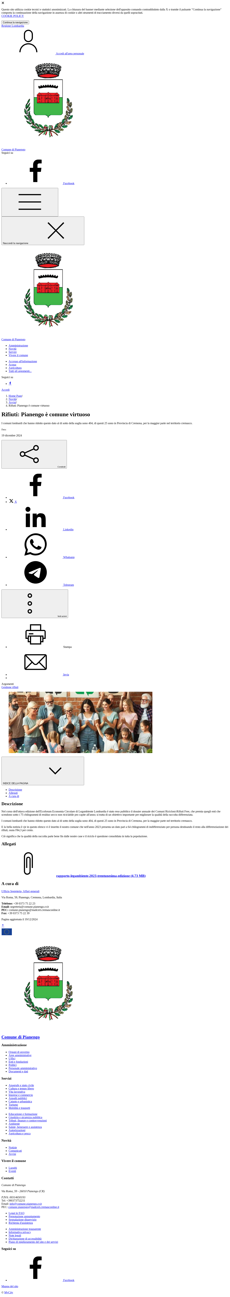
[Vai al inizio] (2, 925)
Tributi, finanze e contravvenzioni (28, 1120)
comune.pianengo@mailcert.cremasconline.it (33, 1207)
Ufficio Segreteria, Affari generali (20, 891)
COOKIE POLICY (12, 15)
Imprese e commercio (21, 1095)
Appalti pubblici (18, 1098)
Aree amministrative (20, 1055)
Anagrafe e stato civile (21, 1085)
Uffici (12, 1058)
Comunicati (15, 1150)
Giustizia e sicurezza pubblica (25, 1117)
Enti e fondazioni (18, 1061)
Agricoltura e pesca (20, 1133)
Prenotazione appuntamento (24, 1216)
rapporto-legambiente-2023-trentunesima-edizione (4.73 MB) (101, 876)
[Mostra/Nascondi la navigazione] (29, 202)
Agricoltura (15, 367)
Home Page (15, 395)
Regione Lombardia (12, 25)
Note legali (15, 1235)
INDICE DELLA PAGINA (16, 783)
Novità (12, 399)
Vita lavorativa (17, 1091)
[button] (18, 345)
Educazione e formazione (23, 1114)
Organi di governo (19, 1052)
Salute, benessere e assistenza (25, 1127)
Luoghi (13, 1167)
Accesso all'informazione (23, 361)
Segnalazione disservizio (22, 1219)
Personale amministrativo (23, 1068)
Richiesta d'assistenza (21, 1222)
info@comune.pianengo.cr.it (26, 1203)
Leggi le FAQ (16, 1213)
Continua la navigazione (15, 22)
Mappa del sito (9, 1286)
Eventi (12, 1171)
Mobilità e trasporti (19, 1107)
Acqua (12, 364)
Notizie (13, 1147)
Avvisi (12, 402)
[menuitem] (41, 497)
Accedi (5, 389)
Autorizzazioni (17, 1130)
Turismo (13, 1104)
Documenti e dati (18, 1071)
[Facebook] (10, 383)
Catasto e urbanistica (20, 1101)
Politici (13, 1064)
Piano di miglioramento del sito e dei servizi (33, 1241)
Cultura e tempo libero (21, 1088)
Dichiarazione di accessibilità (25, 1238)
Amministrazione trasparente (25, 1228)
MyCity (8, 1292)
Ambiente (14, 1123)
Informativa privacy (20, 1232)
